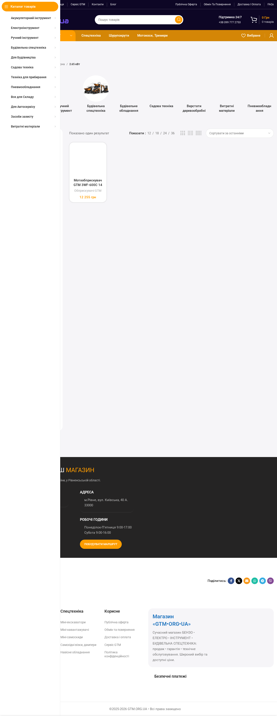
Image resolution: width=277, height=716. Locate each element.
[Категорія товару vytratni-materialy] (227, 95)
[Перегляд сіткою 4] (190, 133)
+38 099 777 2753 (230, 22)
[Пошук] (178, 19)
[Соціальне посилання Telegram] (262, 581)
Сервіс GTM (112, 645)
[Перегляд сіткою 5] (198, 133)
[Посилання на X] (239, 581)
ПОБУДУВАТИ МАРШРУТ (100, 544)
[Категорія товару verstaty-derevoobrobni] (194, 95)
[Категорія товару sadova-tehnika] (161, 93)
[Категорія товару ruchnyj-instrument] (63, 95)
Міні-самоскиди (71, 637)
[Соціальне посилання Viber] (270, 581)
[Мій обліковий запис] (271, 35)
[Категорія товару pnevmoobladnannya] (259, 95)
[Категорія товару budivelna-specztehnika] (96, 95)
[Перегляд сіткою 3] (182, 133)
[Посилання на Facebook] (231, 581)
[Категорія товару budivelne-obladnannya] (129, 95)
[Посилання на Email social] (246, 581)
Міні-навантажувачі (74, 629)
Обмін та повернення (119, 629)
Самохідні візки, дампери (78, 645)
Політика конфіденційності (116, 654)
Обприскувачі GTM (87, 190)
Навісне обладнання (75, 652)
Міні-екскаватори (73, 622)
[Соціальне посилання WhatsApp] (254, 581)
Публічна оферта (116, 622)
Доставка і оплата (117, 637)
